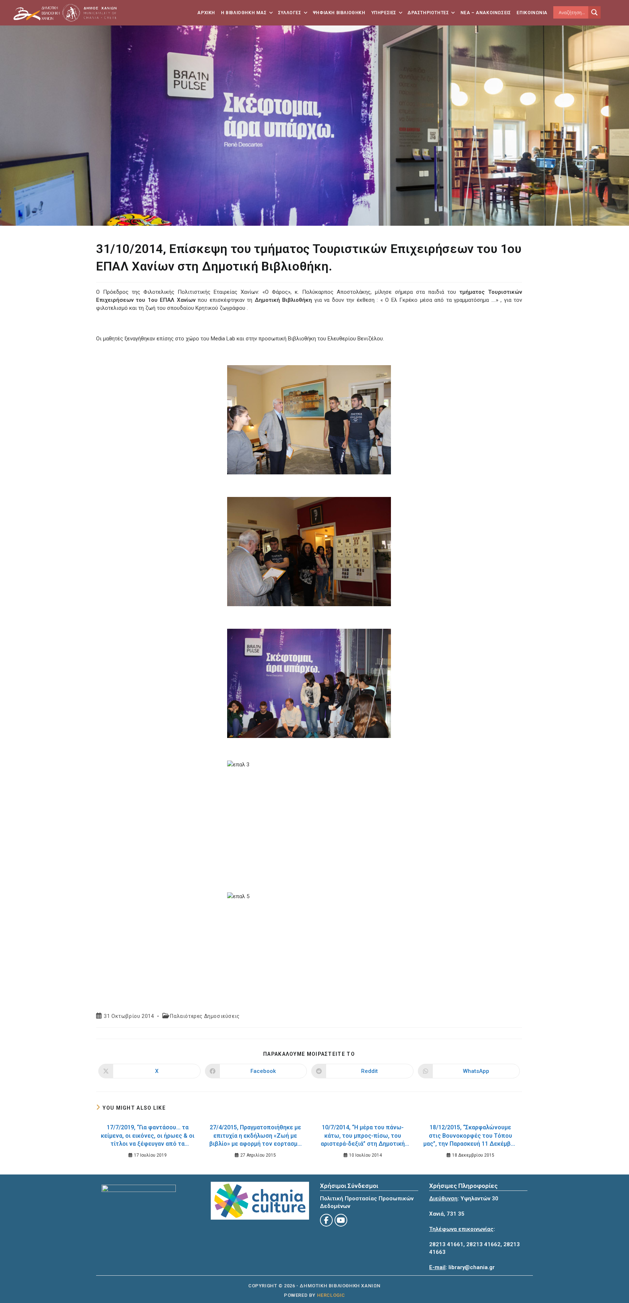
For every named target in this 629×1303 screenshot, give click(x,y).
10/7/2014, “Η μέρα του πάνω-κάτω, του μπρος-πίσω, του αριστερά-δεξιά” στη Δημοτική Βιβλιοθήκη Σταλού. (363, 1136)
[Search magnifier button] (594, 12)
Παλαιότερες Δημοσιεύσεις (205, 1016)
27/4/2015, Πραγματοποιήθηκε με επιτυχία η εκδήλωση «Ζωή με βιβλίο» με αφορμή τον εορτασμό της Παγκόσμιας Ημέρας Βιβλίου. (255, 1136)
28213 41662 (483, 1244)
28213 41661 (446, 1244)
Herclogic (331, 1295)
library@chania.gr (471, 1267)
